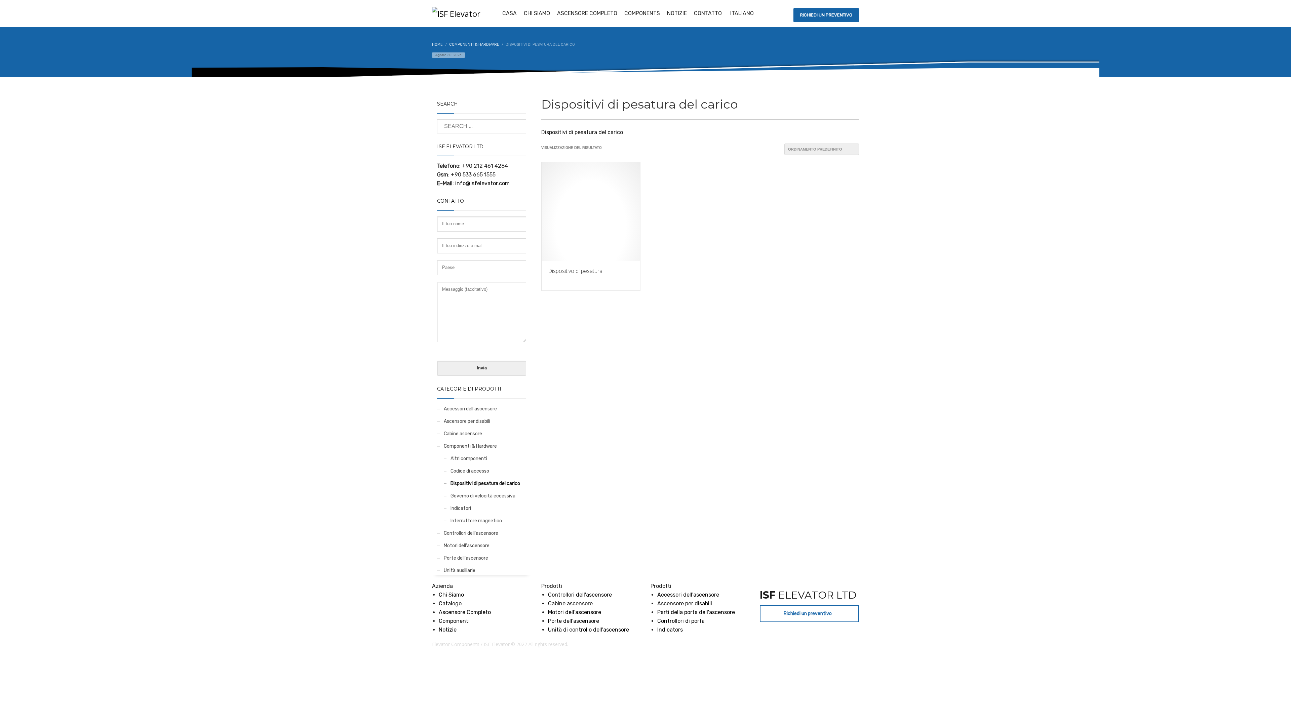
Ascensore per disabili (467, 421)
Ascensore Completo (465, 612)
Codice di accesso (470, 471)
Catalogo (450, 603)
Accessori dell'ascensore (470, 409)
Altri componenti (469, 458)
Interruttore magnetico (476, 521)
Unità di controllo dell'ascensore (588, 630)
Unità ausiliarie (459, 570)
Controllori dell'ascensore (471, 533)
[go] (518, 127)
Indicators (670, 630)
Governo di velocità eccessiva (483, 496)
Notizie (448, 630)
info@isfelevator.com (482, 183)
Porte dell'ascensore (466, 558)
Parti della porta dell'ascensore (696, 612)
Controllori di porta (681, 621)
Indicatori (461, 508)
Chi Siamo (451, 595)
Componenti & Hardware (470, 446)
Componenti (454, 621)
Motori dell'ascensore (467, 546)
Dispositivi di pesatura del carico (485, 483)
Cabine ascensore (463, 434)
